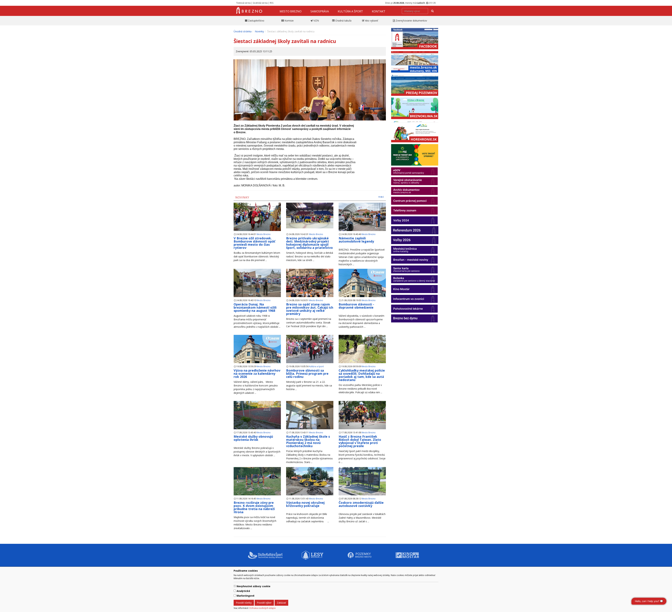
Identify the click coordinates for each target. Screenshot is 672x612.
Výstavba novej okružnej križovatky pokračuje (305, 504)
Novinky (259, 31)
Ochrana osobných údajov (262, 608)
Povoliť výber (264, 602)
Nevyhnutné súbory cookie (253, 586)
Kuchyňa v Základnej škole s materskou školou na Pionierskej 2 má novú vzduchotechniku (308, 441)
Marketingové (245, 595)
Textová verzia (243, 2)
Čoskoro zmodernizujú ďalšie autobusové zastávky (361, 504)
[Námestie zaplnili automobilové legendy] (362, 217)
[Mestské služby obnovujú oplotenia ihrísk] (257, 415)
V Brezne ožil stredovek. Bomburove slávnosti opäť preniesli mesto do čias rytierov (254, 243)
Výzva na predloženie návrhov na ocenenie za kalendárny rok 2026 (257, 373)
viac (381, 197)
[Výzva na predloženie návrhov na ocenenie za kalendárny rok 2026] (257, 353)
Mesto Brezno (291, 11)
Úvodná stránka (242, 31)
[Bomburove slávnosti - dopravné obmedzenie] (362, 287)
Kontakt (378, 11)
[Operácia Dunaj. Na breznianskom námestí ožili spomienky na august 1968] (257, 283)
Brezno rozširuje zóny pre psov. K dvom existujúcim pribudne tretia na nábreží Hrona (254, 507)
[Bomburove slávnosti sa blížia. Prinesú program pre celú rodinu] (309, 349)
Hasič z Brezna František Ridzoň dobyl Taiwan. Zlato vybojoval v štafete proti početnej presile (360, 441)
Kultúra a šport (350, 11)
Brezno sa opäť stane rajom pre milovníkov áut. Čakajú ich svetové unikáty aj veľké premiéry (309, 309)
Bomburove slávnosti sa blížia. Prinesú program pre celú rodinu (307, 373)
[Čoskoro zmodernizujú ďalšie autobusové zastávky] (362, 481)
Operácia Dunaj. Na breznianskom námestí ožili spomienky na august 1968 (255, 307)
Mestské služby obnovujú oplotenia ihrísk (253, 438)
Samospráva (319, 11)
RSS (272, 2)
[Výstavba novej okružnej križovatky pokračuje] (309, 483)
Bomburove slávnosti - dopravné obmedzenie (356, 305)
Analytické (243, 591)
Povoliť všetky (244, 602)
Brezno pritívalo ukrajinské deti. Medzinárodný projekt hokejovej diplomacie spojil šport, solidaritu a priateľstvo (309, 243)
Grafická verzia (260, 2)
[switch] (235, 586)
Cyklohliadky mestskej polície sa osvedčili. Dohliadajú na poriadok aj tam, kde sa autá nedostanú (362, 375)
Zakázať (281, 602)
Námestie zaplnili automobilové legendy (356, 239)
